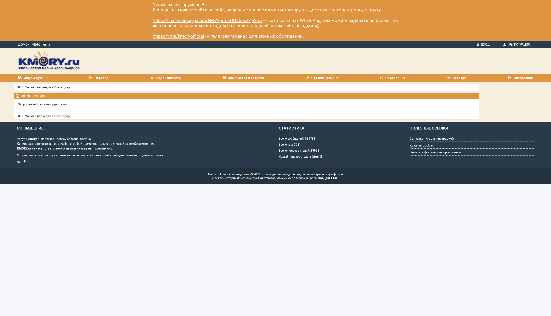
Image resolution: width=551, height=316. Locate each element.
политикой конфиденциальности (118, 155)
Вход (485, 44)
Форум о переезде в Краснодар (47, 87)
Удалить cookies (422, 145)
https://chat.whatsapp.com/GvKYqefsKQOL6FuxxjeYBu (207, 20)
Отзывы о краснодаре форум (322, 174)
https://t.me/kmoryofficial (178, 36)
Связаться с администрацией (432, 138)
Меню (36, 44)
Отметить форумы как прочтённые (435, 152)
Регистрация (519, 44)
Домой (23, 44)
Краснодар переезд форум (281, 174)
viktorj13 (316, 156)
